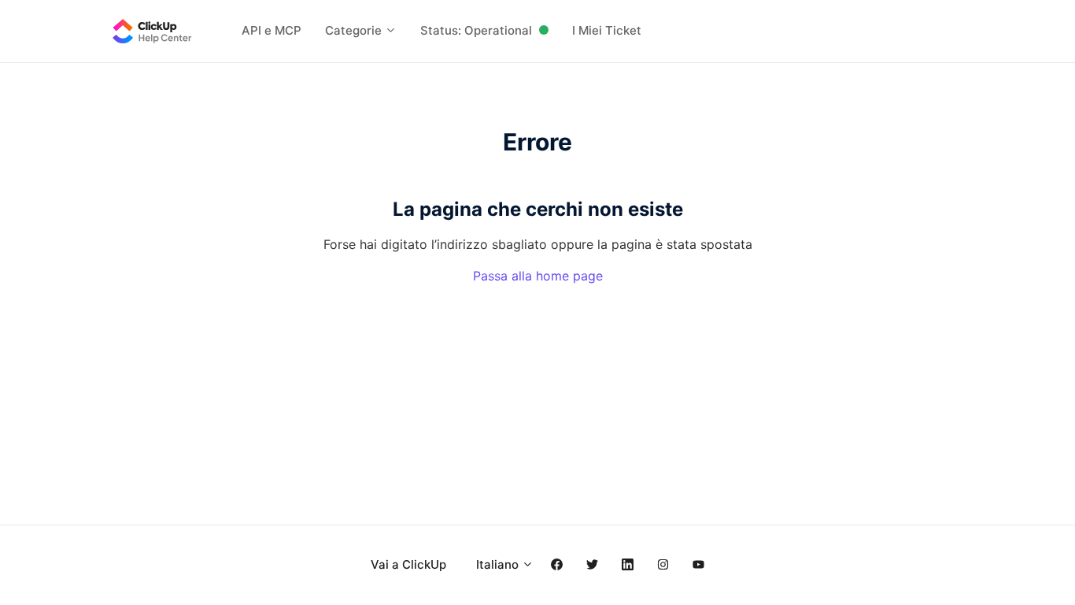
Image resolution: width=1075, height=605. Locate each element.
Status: (476, 30)
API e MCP (271, 30)
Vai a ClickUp (408, 564)
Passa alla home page (538, 276)
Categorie (355, 30)
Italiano (499, 564)
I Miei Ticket (606, 30)
